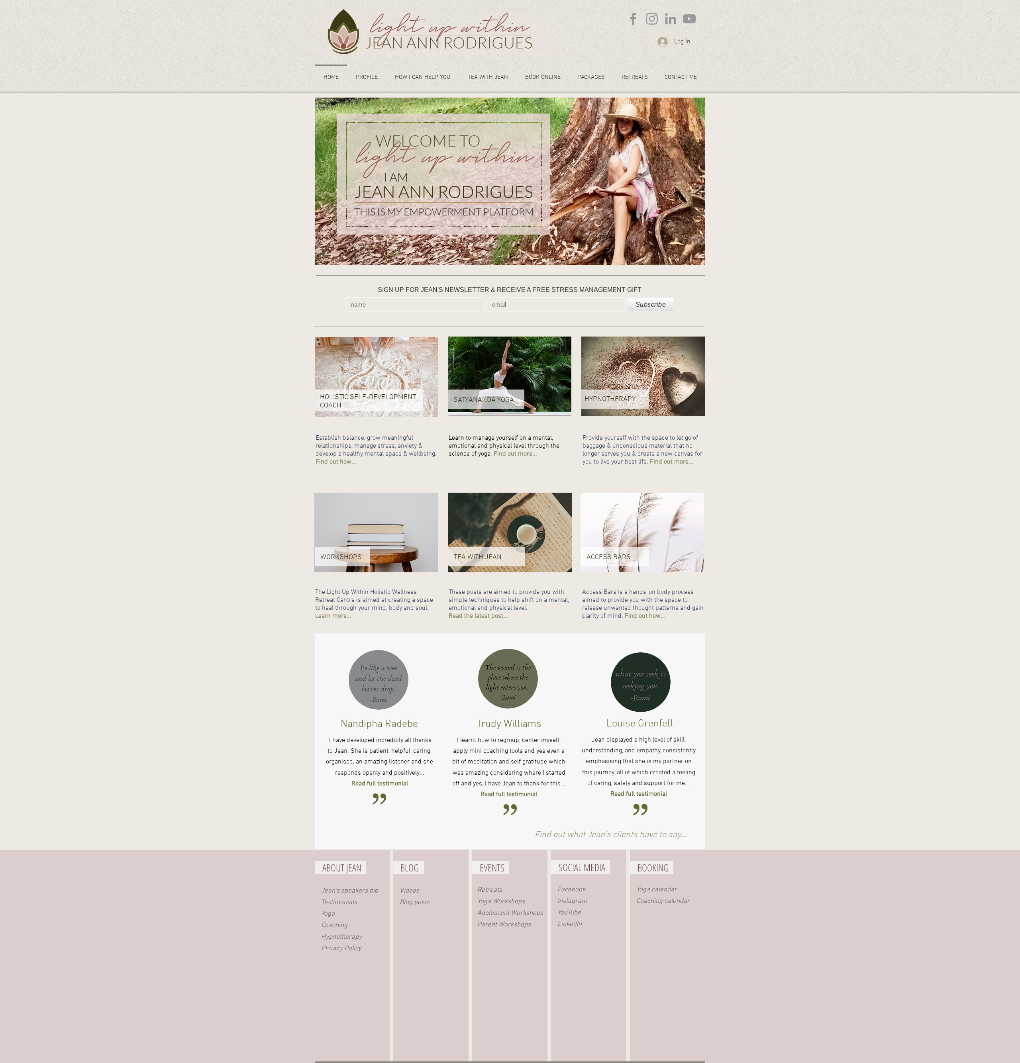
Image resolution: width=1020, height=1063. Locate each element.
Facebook (571, 890)
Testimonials (339, 902)
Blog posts (415, 902)
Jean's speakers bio (349, 891)
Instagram (572, 901)
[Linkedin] (671, 19)
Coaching (334, 926)
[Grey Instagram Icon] (652, 19)
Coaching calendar (663, 901)
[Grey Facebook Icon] (633, 19)
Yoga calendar (656, 890)
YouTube (569, 913)
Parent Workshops (504, 925)
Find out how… (645, 616)
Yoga (328, 914)
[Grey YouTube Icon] (689, 19)
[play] (688, 258)
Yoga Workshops (501, 902)
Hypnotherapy (341, 937)
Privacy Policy (341, 949)
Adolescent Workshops (510, 913)
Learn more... (333, 616)
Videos (409, 891)
